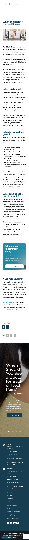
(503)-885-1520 (13, 455)
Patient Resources (12, 505)
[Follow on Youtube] (17, 523)
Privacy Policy (11, 515)
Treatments (10, 495)
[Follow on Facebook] (3, 327)
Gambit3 (18, 535)
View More (14, 415)
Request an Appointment (14, 511)
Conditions (10, 498)
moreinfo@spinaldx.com (17, 458)
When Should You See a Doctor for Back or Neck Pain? (14, 377)
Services (9, 502)
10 (20, 431)
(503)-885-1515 (13, 452)
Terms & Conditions (12, 518)
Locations (9, 508)
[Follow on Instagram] (7, 327)
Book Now (14, 266)
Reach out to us (8, 302)
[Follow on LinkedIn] (11, 523)
